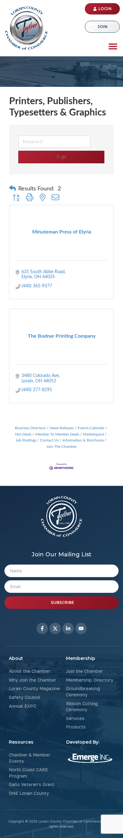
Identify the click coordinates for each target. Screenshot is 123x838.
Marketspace (93, 434)
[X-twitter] (55, 628)
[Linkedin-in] (68, 628)
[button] (113, 46)
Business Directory (30, 428)
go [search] (64, 157)
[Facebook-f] (42, 628)
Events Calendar (91, 428)
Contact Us (49, 440)
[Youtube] (81, 628)
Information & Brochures (83, 440)
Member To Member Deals (57, 434)
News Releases (62, 428)
